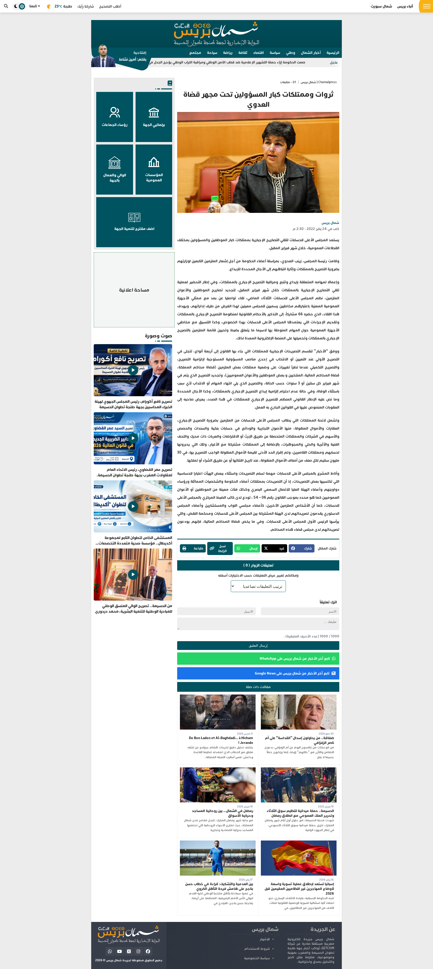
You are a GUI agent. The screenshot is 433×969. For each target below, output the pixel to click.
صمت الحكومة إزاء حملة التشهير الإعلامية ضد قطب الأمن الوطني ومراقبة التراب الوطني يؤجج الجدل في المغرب (265, 62)
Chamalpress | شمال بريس (319, 82)
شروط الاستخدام (257, 948)
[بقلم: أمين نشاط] (118, 57)
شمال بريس (330, 222)
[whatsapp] (109, 951)
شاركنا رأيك (85, 6)
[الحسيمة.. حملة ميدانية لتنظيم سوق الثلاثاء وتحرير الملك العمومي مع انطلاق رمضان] (299, 769)
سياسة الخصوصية (257, 958)
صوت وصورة (158, 335)
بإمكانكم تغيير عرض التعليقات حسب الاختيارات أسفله (258, 575)
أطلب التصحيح (110, 6)
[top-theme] (19, 6)
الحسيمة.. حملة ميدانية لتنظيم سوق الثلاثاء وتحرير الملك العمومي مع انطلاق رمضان (300, 813)
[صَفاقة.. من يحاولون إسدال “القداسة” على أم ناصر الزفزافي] (299, 697)
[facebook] (148, 951)
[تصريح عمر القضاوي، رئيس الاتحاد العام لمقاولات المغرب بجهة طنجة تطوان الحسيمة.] (133, 445)
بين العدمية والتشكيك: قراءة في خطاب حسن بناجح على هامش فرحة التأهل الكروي (219, 886)
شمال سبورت (381, 6)
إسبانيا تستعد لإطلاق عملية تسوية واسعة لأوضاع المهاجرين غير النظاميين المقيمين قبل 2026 (299, 889)
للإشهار (265, 939)
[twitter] (129, 951)
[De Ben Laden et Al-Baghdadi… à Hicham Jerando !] (218, 697)
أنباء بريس (405, 6)
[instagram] (138, 951)
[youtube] (119, 951)
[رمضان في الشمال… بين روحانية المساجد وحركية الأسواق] (218, 769)
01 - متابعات (288, 82)
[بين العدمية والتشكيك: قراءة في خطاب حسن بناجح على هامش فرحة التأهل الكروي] (218, 843)
